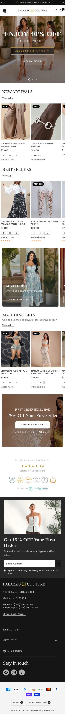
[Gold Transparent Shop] (20, 480)
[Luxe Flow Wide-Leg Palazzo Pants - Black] (15, 199)
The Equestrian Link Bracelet (42, 145)
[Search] (56, 10)
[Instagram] (14, 672)
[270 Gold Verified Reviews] (28, 480)
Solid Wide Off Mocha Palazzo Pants (13, 145)
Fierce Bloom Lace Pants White (45, 222)
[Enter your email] (58, 563)
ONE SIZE (37, 155)
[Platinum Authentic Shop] (12, 480)
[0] (60, 10)
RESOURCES (11, 629)
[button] (32, 61)
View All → (8, 97)
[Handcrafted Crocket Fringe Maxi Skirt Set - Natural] (46, 349)
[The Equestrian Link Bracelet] (46, 121)
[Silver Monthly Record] (36, 480)
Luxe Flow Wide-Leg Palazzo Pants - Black (13, 222)
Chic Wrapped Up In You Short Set (14, 372)
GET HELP (10, 640)
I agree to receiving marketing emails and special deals (32, 571)
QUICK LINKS (12, 651)
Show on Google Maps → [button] (14, 614)
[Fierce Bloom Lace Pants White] (46, 199)
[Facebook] (6, 672)
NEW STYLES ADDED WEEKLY (34, 2)
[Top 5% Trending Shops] (44, 480)
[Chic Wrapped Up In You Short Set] (15, 349)
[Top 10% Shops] (53, 480)
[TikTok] (22, 672)
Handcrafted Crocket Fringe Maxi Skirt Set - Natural (44, 372)
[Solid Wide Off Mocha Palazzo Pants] (15, 121)
